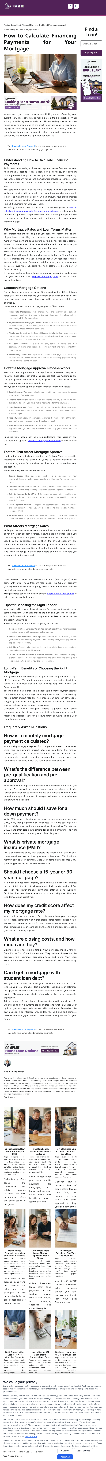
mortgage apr (35, 1370)
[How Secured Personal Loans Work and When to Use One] (14, 1228)
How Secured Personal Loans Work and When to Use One (14, 1253)
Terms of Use (23, 1452)
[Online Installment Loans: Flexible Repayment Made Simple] (40, 1228)
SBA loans (61, 1368)
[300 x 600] (91, 60)
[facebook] (70, 6)
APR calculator (43, 1363)
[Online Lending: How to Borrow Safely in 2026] (14, 1126)
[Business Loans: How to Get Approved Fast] (66, 1329)
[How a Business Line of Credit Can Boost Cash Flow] (66, 1126)
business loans (69, 1365)
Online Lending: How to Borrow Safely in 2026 (15, 1151)
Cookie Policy (31, 1436)
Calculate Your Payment (23, 146)
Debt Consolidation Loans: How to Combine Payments (14, 1354)
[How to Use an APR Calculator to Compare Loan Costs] (40, 1329)
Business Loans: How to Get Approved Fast (65, 1353)
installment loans (36, 1271)
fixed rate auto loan (37, 1159)
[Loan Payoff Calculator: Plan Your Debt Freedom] (66, 1228)
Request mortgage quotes (45, 276)
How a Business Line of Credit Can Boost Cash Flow (66, 1151)
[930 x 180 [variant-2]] (40, 1042)
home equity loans (12, 1266)
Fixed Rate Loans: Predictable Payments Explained (40, 1151)
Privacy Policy (9, 1452)
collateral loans (18, 1261)
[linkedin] (76, 6)
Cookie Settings (83, 1451)
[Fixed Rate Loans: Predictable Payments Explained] (40, 1126)
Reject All (65, 1451)
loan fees (45, 1368)
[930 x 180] (40, 97)
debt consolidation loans (14, 1263)
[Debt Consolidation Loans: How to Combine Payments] (14, 1329)
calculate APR (36, 1365)
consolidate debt (17, 1360)
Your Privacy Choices (12, 1456)
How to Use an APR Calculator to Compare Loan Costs (40, 1354)
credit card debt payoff (14, 1363)
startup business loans (64, 1373)
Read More (9, 1097)
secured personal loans (13, 1274)
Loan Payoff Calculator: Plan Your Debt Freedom (66, 1253)
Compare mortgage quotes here (44, 440)
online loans (14, 1169)
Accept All (65, 1457)
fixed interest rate (42, 1157)
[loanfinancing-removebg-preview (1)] (14, 3)
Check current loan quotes (60, 593)
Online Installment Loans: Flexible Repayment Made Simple (40, 1254)
